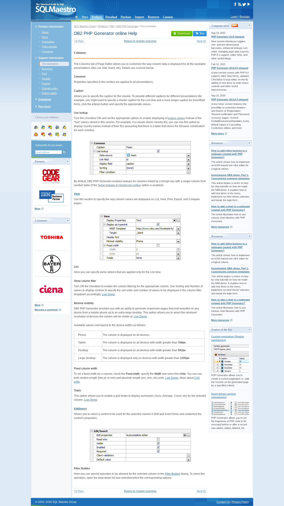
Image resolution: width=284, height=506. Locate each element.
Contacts (168, 16)
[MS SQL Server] (50, 129)
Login (234, 16)
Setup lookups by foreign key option (119, 185)
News (85, 16)
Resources (153, 16)
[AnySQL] (36, 129)
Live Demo (108, 294)
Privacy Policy (240, 502)
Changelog (47, 51)
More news (217, 133)
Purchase (126, 16)
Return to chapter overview (140, 41)
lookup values (176, 118)
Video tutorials (49, 46)
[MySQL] (43, 129)
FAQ (44, 73)
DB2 (112, 26)
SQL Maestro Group (85, 26)
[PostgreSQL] (57, 129)
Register (245, 16)
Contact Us (223, 502)
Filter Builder (172, 473)
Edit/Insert (80, 408)
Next (199, 41)
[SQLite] (64, 129)
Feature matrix (49, 93)
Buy (202, 33)
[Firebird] (36, 136)
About (45, 32)
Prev (81, 41)
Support (139, 16)
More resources (220, 226)
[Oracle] (43, 136)
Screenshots (48, 41)
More (37, 208)
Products (97, 16)
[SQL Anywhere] (50, 136)
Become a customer (46, 309)
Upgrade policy (50, 88)
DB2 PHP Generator (127, 26)
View (77, 193)
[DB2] (57, 136)
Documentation (50, 63)
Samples (46, 78)
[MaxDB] (64, 136)
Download (111, 16)
